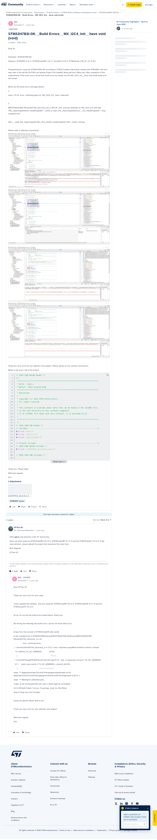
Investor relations (18, 780)
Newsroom (54, 792)
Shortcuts (92, 771)
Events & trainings (57, 798)
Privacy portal (115, 830)
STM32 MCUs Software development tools (79, 12)
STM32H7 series (17, 501)
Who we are (16, 774)
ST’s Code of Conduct (124, 786)
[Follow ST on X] (116, 804)
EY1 (15, 22)
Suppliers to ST (17, 805)
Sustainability (16, 786)
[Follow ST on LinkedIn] (121, 804)
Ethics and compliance (124, 774)
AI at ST (53, 805)
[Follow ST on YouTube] (137, 804)
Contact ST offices (58, 771)
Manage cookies (130, 830)
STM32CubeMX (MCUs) (109, 12)
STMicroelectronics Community (19, 12)
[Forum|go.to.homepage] (12, 4)
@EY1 (17, 537)
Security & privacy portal (125, 792)
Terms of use (64, 830)
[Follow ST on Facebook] (132, 804)
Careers (14, 799)
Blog (13, 811)
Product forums (52, 12)
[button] (134, 4)
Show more (58, 462)
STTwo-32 (18, 527)
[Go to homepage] (26, 756)
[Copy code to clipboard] (107, 375)
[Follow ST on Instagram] (126, 804)
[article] (59, 549)
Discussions (39, 12)
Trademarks (102, 830)
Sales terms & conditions (83, 830)
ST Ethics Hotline (122, 780)
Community (55, 786)
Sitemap (91, 777)
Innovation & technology (21, 792)
